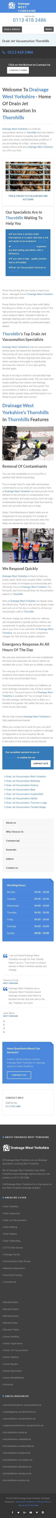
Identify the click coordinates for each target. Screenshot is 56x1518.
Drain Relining (10, 1227)
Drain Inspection (12, 1213)
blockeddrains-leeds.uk (15, 1432)
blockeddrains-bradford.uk (17, 1453)
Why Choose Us (14, 831)
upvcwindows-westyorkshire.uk (19, 1418)
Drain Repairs (10, 1233)
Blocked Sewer (11, 1316)
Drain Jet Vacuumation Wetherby (23, 781)
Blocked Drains (11, 1309)
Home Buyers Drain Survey (17, 1261)
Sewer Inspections (13, 1343)
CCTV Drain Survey (13, 1247)
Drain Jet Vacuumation (15, 1220)
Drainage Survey (12, 1254)
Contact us (12, 867)
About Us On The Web (28, 1505)
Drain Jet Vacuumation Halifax (21, 798)
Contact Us (39, 763)
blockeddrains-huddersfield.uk (19, 1446)
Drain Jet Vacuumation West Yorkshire (26, 776)
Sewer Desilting (11, 1336)
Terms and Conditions (25, 1502)
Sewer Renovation (13, 1371)
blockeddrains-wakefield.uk (17, 1439)
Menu (49, 29)
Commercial (12, 840)
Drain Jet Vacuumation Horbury (22, 785)
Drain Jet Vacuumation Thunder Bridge (26, 807)
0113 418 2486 (20, 52)
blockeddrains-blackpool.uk (17, 1473)
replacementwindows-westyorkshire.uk (23, 1425)
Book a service (12, 29)
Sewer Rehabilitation (14, 1377)
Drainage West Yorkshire (30, 1148)
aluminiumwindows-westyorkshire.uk (22, 1405)
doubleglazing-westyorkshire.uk (20, 1411)
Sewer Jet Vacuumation (16, 1350)
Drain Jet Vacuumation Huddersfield (24, 794)
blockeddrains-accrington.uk (18, 1459)
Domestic (11, 849)
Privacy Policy (44, 1502)
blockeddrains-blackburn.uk (17, 1466)
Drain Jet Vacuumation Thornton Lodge (26, 802)
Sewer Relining (11, 1357)
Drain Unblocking (12, 1240)
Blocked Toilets (11, 1329)
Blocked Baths (11, 1302)
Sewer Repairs (11, 1364)
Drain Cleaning (11, 1206)
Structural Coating (13, 1275)
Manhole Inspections (14, 1268)
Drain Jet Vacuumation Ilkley (20, 789)
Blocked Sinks (11, 1322)
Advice (10, 859)
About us (11, 822)
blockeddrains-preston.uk (16, 1480)
